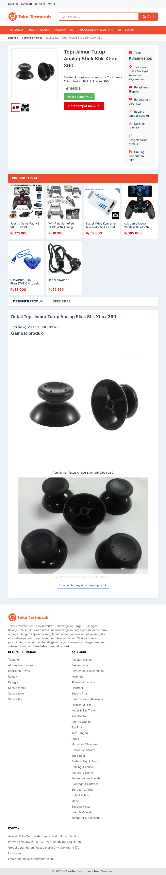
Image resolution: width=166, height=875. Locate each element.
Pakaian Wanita (38, 29)
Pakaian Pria (63, 29)
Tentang (40, 3)
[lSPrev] (17, 74)
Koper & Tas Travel (83, 710)
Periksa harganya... (79, 96)
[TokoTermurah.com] (29, 17)
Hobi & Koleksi (80, 795)
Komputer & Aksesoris (85, 817)
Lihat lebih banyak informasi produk (83, 585)
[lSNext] (52, 74)
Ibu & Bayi (78, 755)
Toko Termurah (103, 871)
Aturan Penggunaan (21, 665)
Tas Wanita (78, 716)
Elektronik (77, 687)
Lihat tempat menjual (84, 106)
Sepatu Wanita (81, 721)
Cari (150, 17)
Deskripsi (28, 301)
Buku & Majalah (81, 812)
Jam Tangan (79, 733)
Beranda (13, 3)
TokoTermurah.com (78, 871)
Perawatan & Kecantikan (96, 29)
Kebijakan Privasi (19, 671)
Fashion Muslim (81, 704)
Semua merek (17, 687)
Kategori (26, 3)
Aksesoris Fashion (83, 682)
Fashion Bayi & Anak (84, 761)
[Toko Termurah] (28, 617)
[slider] (15, 107)
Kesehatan (126, 29)
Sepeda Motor (80, 806)
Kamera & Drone (82, 772)
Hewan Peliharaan (83, 750)
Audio (75, 738)
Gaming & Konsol (32, 37)
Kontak (52, 3)
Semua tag (15, 699)
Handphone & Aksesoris (87, 699)
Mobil (75, 801)
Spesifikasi (62, 301)
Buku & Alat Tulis (82, 789)
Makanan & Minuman (85, 744)
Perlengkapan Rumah (85, 778)
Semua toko (16, 693)
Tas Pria (76, 727)
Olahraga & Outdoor (84, 784)
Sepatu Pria (79, 693)
